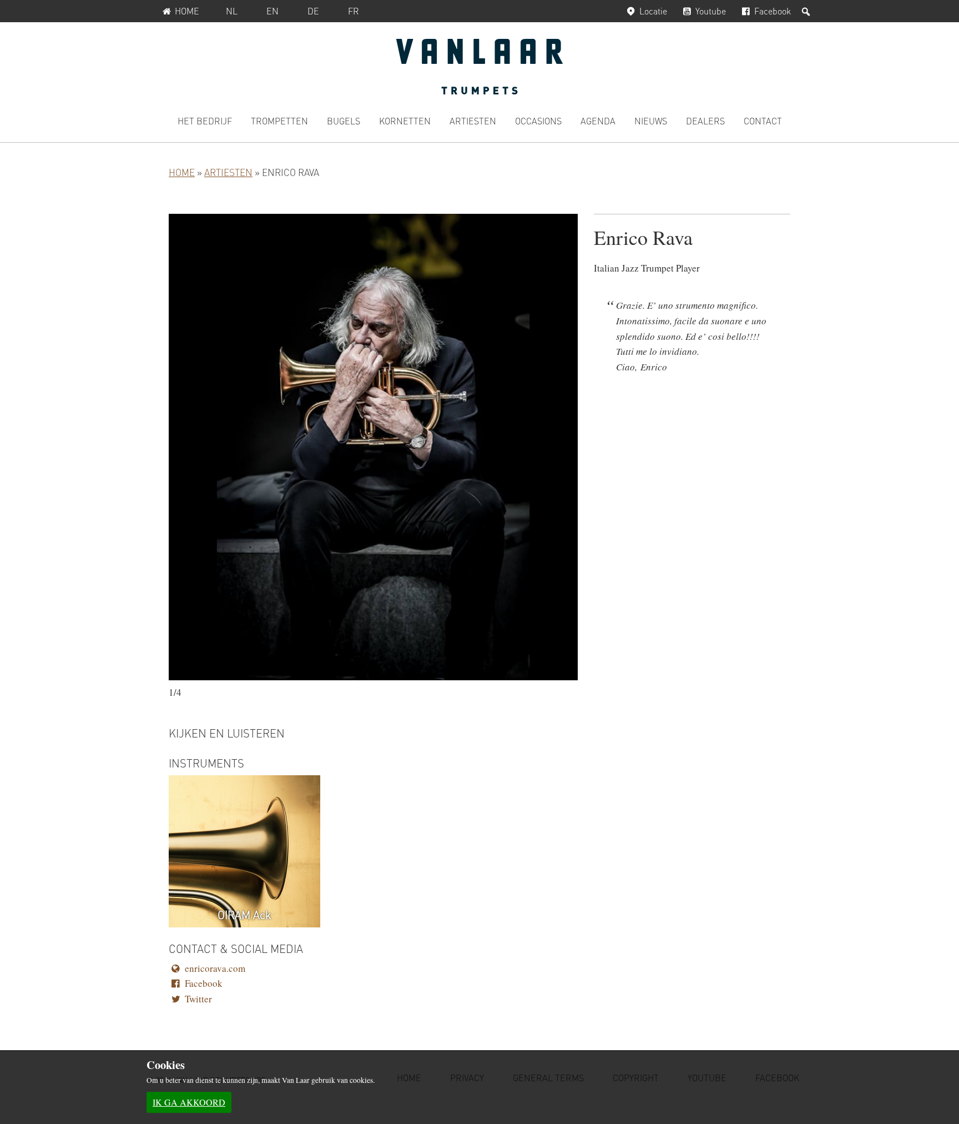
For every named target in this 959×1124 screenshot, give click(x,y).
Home (187, 11)
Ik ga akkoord (189, 1102)
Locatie (653, 11)
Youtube (710, 11)
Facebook (772, 11)
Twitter (198, 998)
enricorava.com (215, 968)
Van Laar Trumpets (479, 66)
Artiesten (228, 172)
